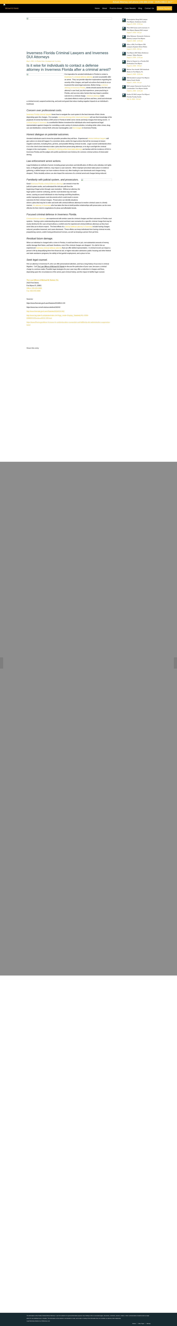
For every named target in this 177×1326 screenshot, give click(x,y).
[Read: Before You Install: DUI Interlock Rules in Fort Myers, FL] (124, 70)
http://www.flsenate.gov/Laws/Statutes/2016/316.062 (45, 311)
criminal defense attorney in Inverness (78, 226)
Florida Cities (41, 61)
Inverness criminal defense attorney (49, 248)
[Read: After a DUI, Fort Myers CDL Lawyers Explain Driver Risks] (124, 45)
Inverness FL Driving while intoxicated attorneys (65, 149)
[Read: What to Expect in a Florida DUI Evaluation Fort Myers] (124, 62)
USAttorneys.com (45, 1321)
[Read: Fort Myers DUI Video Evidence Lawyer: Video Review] (124, 54)
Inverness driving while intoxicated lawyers (74, 117)
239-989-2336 (113, 386)
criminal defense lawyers (97, 138)
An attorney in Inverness (42, 205)
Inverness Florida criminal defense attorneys (47, 184)
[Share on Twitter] (40, 354)
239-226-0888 (113, 399)
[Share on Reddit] (97, 354)
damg (58, 61)
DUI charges (77, 128)
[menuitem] (97, 8)
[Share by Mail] (107, 354)
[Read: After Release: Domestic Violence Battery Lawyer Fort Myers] (124, 37)
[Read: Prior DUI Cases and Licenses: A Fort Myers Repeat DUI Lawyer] (124, 29)
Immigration (103, 986)
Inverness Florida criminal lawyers (39, 114)
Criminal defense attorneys (36, 218)
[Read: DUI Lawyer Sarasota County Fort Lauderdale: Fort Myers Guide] (124, 87)
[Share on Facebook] (31, 354)
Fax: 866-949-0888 (33, 291)
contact (54, 1171)
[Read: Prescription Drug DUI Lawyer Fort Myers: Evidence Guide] (124, 20)
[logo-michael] (11, 8)
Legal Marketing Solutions (33, 1321)
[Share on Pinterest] (59, 354)
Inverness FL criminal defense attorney (78, 77)
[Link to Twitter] (4, 1)
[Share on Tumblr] (78, 354)
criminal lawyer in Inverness (37, 122)
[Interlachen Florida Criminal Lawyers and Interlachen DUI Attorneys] (1, 663)
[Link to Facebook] (7, 1)
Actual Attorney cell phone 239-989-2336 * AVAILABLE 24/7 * (143, 1)
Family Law (44, 986)
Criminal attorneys (93, 96)
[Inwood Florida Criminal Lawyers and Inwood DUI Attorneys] (175, 663)
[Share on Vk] (88, 354)
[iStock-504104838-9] (69, 33)
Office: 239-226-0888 (34, 288)
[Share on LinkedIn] (69, 354)
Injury (162, 988)
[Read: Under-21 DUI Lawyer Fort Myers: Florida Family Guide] (124, 95)
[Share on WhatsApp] (50, 354)
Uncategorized (49, 61)
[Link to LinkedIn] (10, 1)
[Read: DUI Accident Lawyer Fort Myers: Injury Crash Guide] (124, 79)
